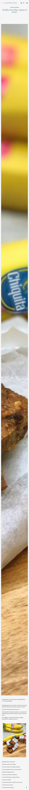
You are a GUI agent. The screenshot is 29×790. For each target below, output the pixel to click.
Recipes (17, 7)
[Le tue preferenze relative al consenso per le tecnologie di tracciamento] (26, 787)
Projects (12, 7)
